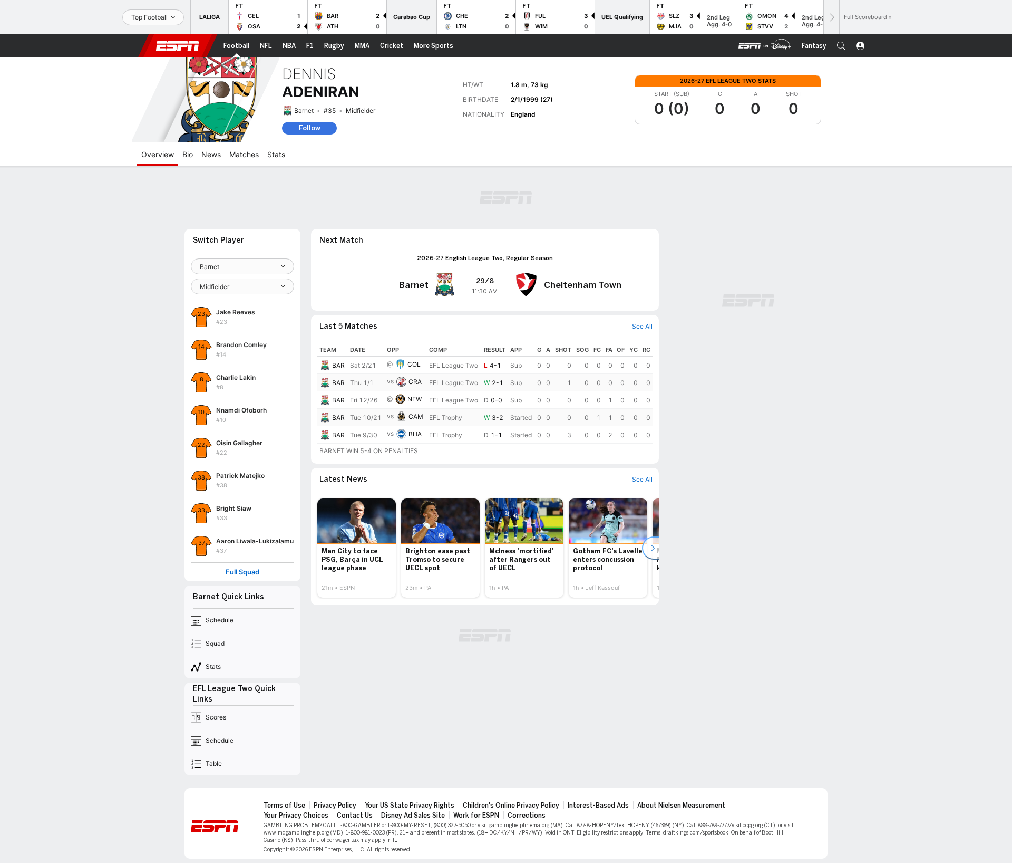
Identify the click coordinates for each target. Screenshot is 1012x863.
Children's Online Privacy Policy (511, 805)
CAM (415, 416)
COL (414, 364)
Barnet (304, 110)
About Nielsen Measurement (681, 805)
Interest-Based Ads (598, 805)
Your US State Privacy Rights (409, 805)
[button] (841, 46)
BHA (415, 434)
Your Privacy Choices (296, 815)
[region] (485, 400)
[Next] (831, 17)
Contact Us (355, 815)
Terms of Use (284, 805)
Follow (309, 128)
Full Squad (242, 572)
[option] (356, 548)
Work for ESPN (476, 815)
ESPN (177, 45)
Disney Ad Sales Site (413, 815)
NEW (414, 399)
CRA (415, 382)
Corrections (527, 815)
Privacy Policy (335, 805)
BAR (338, 365)
